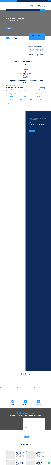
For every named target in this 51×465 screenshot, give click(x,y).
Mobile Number (26, 427)
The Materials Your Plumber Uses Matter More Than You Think (40, 452)
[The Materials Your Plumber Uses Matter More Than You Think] (30, 455)
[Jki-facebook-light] (48, 0)
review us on (25, 77)
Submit (27, 437)
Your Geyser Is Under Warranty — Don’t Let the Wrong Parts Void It (20, 452)
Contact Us (11, 96)
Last (25, 425)
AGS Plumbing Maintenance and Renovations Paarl (25, 73)
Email (25, 430)
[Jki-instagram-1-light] (50, 0)
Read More (17, 458)
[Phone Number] (30, 4)
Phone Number (32, 5)
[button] (49, 463)
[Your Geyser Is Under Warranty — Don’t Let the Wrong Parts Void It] (10, 455)
